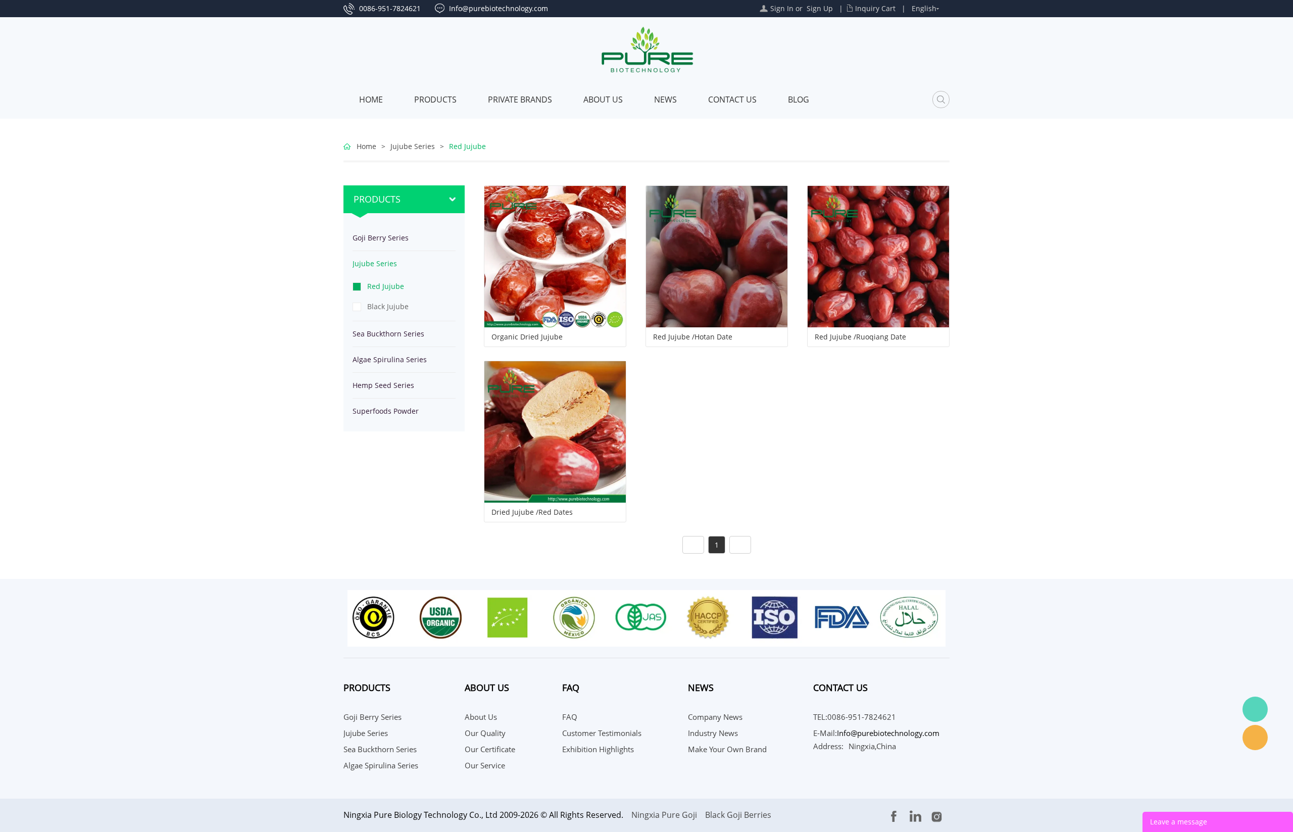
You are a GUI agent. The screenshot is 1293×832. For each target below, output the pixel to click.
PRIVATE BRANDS (520, 99)
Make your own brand (727, 749)
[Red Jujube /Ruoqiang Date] (878, 256)
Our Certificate (490, 749)
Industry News (713, 733)
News (665, 99)
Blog (798, 99)
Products (435, 99)
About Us (603, 99)
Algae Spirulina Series (390, 359)
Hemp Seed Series (383, 385)
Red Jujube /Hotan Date (692, 336)
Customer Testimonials (601, 733)
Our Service (485, 765)
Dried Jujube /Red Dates (532, 512)
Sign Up (820, 8)
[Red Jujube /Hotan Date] (716, 256)
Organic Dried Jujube (527, 336)
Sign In (781, 8)
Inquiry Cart (875, 8)
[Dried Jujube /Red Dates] (555, 431)
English (924, 8)
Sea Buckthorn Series (388, 333)
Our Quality (485, 733)
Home (371, 99)
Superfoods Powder (386, 411)
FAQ (569, 717)
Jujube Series (412, 146)
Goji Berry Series (381, 237)
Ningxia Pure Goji (664, 814)
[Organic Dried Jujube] (555, 256)
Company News (715, 717)
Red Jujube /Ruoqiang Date (860, 336)
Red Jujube (467, 146)
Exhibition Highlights (598, 749)
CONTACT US (732, 99)
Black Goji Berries (738, 814)
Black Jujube (388, 306)
